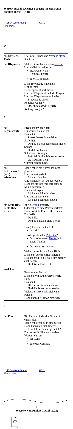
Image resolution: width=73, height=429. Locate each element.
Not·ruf (58, 64)
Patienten (51, 235)
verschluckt (42, 291)
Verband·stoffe (57, 55)
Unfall (35, 204)
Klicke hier (30, 59)
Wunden (49, 246)
